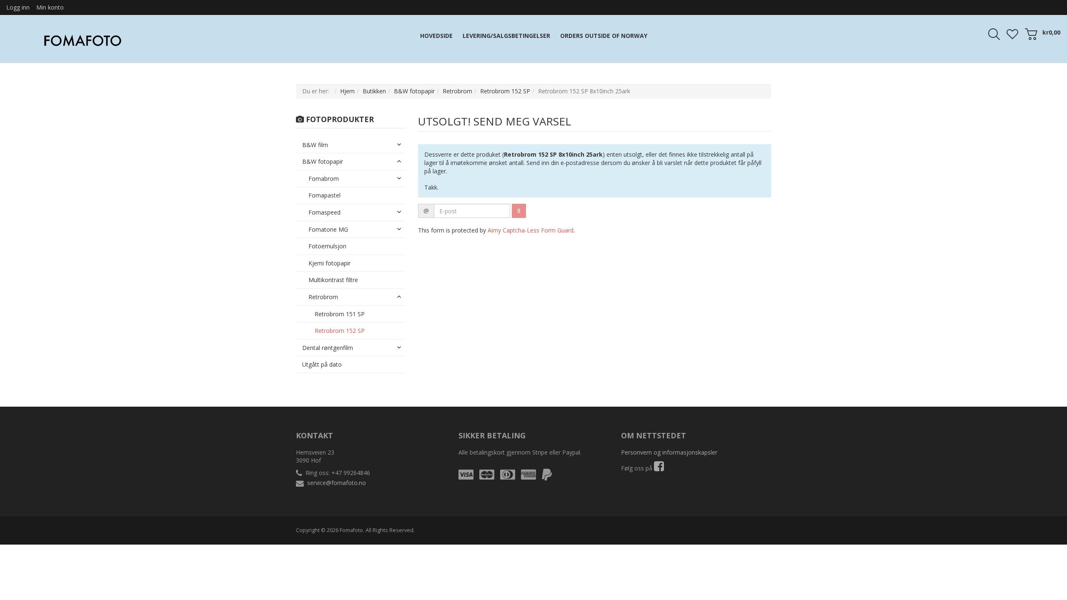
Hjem (347, 91)
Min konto (50, 7)
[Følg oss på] (659, 468)
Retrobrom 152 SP (505, 91)
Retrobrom (457, 91)
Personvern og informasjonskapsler (669, 452)
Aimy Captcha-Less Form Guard (531, 230)
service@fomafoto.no (336, 483)
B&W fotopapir (414, 91)
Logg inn (18, 7)
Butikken (374, 91)
